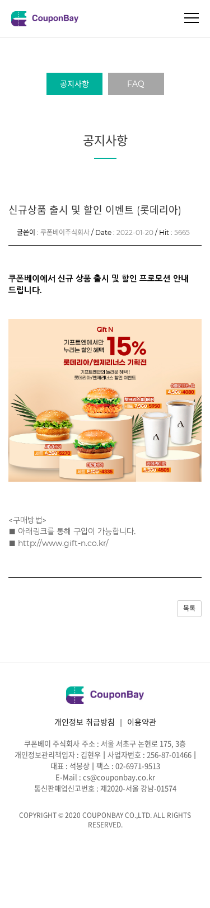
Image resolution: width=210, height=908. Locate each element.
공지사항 (74, 84)
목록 (189, 608)
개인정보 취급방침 (84, 722)
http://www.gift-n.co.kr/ (63, 543)
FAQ (135, 84)
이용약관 (141, 722)
